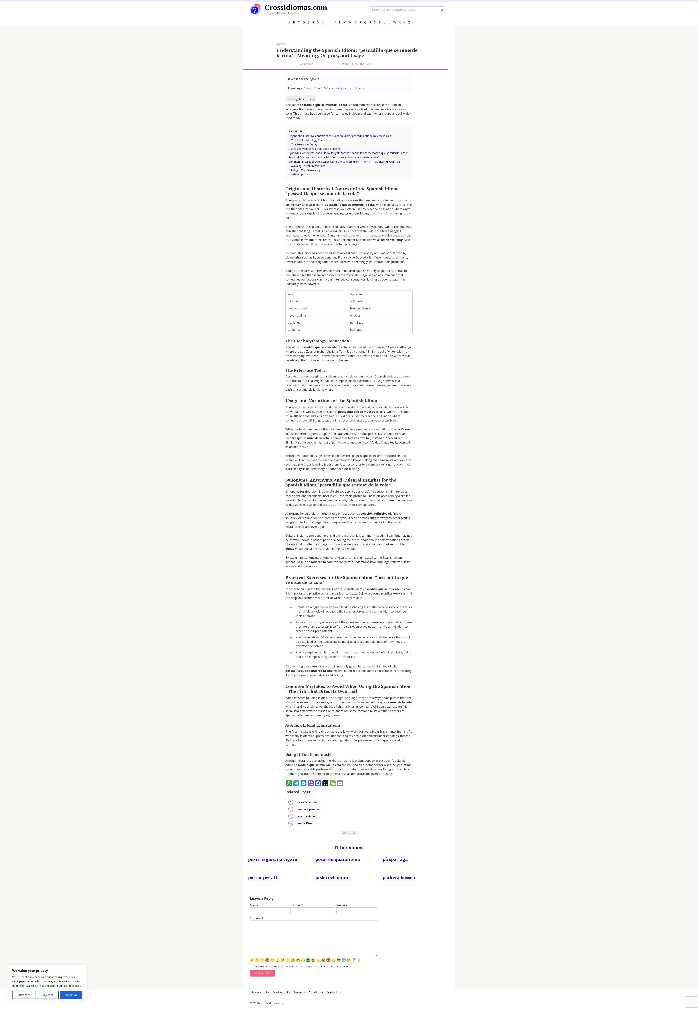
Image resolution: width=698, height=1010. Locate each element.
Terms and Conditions (308, 992)
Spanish (350, 833)
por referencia (306, 802)
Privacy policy (260, 992)
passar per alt (262, 877)
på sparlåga (395, 859)
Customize (24, 995)
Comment (256, 918)
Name (255, 905)
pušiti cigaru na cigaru (272, 859)
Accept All (71, 995)
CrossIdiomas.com (296, 7)
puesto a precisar (308, 809)
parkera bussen (399, 877)
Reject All (47, 995)
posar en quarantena (337, 859)
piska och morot (332, 877)
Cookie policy (281, 992)
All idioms (281, 43)
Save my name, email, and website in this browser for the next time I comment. (301, 966)
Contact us (333, 992)
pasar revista (305, 816)
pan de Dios (304, 823)
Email (298, 905)
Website (342, 905)
